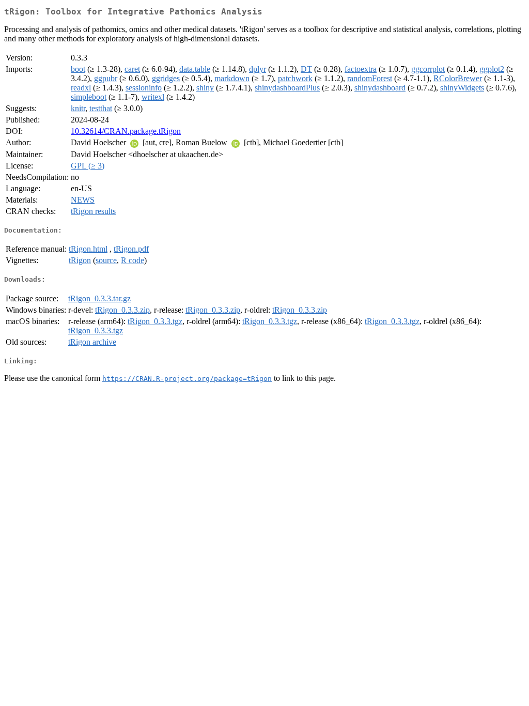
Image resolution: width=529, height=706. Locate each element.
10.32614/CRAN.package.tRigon (126, 131)
